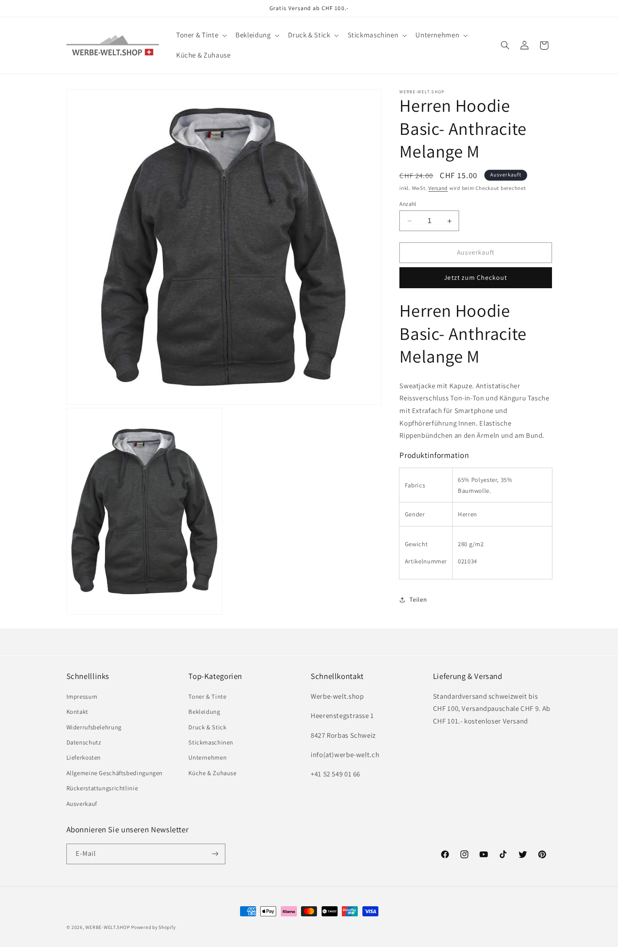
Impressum (82, 696)
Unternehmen (207, 757)
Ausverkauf (81, 803)
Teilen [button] (418, 599)
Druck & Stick (207, 727)
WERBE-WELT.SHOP (107, 927)
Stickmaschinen (210, 742)
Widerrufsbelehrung (93, 727)
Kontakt (77, 712)
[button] (200, 35)
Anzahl (407, 204)
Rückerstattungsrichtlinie (102, 788)
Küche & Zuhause (212, 772)
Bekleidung (204, 712)
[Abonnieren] (214, 853)
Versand (438, 188)
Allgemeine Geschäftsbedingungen (114, 772)
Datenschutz (83, 742)
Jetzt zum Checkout (475, 277)
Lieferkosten (83, 757)
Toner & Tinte (207, 696)
